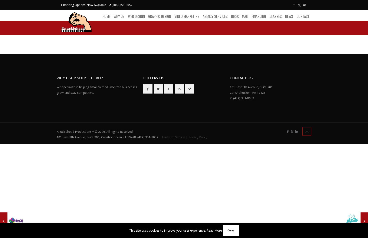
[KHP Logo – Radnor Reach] (12, 220)
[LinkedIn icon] (304, 5)
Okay (230, 230)
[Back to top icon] (306, 131)
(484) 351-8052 (122, 5)
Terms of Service (173, 137)
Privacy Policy (197, 137)
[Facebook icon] (294, 5)
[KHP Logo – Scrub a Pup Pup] (356, 220)
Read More (214, 230)
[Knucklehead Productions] (76, 22)
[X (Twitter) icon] (299, 5)
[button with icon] (147, 89)
